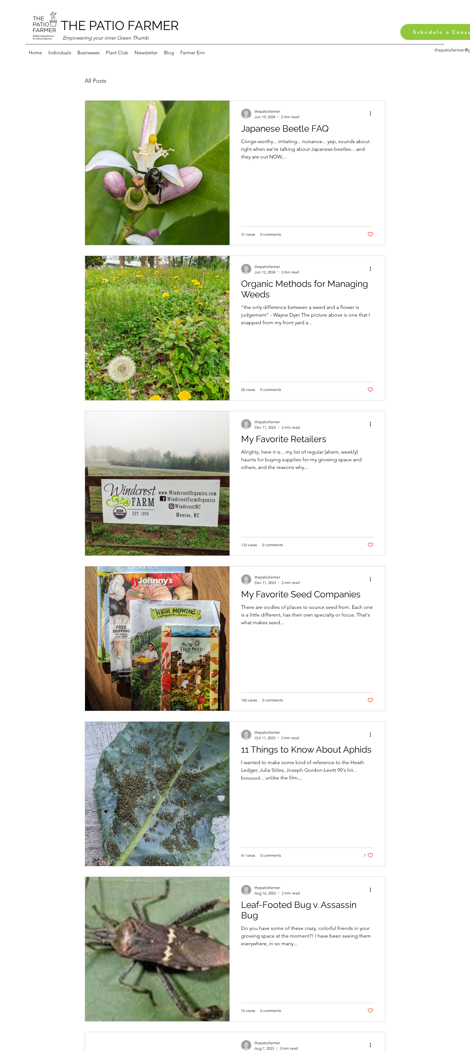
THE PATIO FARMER (120, 25)
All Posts (95, 80)
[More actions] (372, 114)
